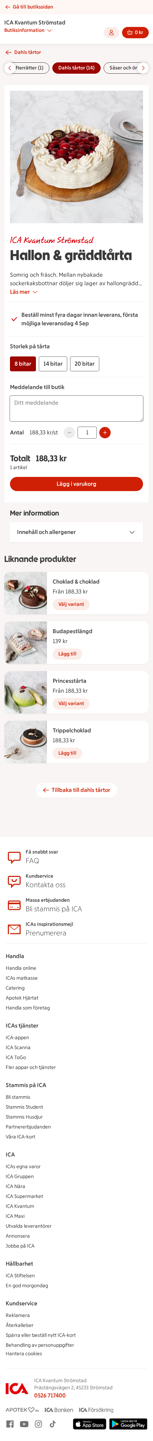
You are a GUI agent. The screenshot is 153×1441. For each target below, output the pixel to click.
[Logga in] (111, 32)
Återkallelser (19, 1325)
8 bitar (23, 363)
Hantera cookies (24, 1354)
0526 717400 (50, 1395)
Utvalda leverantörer (29, 1226)
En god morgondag (27, 1286)
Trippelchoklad (72, 730)
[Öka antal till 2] (105, 432)
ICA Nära (15, 1186)
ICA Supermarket (24, 1196)
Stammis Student (24, 1107)
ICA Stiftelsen (20, 1276)
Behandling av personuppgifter (40, 1345)
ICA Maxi (15, 1216)
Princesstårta (69, 680)
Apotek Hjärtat (22, 998)
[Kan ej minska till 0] (69, 432)
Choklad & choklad (76, 581)
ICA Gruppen (20, 1176)
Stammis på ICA (26, 1085)
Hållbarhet (19, 1263)
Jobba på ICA (20, 1246)
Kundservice (21, 1303)
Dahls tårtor (27, 52)
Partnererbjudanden (28, 1127)
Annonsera (18, 1236)
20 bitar (85, 363)
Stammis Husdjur (24, 1117)
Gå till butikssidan (33, 7)
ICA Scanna (18, 1048)
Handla (15, 956)
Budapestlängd (73, 631)
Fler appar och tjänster (31, 1067)
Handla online (21, 968)
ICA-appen (17, 1038)
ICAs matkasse (22, 978)
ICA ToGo (16, 1057)
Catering (15, 988)
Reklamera (18, 1315)
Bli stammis (18, 1097)
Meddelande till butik (37, 387)
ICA (10, 1154)
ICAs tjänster (22, 1025)
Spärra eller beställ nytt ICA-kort (41, 1335)
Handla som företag (28, 1008)
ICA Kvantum (20, 1206)
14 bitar (53, 363)
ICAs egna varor (23, 1167)
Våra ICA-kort (20, 1137)
